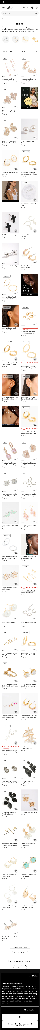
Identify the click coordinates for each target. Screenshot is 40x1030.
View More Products (20, 953)
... (31, 31)
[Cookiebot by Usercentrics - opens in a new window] (29, 976)
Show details (29, 1010)
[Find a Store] (24, 8)
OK (20, 1017)
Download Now (31, 2)
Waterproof (35, 44)
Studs (5, 44)
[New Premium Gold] (29, 285)
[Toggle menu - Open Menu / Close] (3, 7)
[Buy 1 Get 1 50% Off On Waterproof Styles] (10, 192)
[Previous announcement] (3, 2)
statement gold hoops (27, 29)
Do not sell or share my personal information (20, 1025)
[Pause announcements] (37, 2)
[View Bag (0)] (37, 8)
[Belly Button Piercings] (10, 417)
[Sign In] (32, 8)
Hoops (25, 44)
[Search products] (36, 13)
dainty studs (14, 29)
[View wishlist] (28, 8)
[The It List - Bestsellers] (29, 98)
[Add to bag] (16, 75)
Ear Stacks (16, 44)
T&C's (10, 2)
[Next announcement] (34, 2)
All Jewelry (5, 19)
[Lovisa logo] (10, 8)
